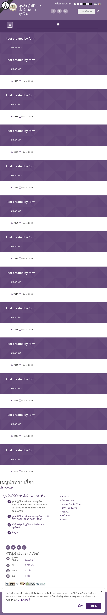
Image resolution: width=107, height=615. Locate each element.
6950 (14, 152)
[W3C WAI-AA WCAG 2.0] (10, 583)
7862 (14, 188)
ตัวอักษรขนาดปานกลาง (78, 4)
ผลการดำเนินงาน (69, 508)
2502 (14, 81)
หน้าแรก (65, 497)
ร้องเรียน (65, 512)
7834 (14, 365)
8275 (14, 471)
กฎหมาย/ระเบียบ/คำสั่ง (71, 504)
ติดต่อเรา (66, 519)
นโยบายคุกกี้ (24, 599)
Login (15, 532)
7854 (14, 223)
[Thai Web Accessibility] (41, 583)
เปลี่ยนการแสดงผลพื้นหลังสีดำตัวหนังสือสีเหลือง (90, 4)
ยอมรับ (93, 605)
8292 (14, 401)
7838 (14, 330)
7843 (14, 294)
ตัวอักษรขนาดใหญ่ (81, 4)
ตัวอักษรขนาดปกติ (75, 4)
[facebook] (53, 11)
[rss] (19, 547)
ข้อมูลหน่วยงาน (68, 500)
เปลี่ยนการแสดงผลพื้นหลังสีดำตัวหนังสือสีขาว (84, 4)
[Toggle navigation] (9, 25)
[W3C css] (20, 583)
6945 (14, 117)
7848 (14, 258)
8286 (14, 436)
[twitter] (59, 11)
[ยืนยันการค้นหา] (98, 11)
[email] (65, 11)
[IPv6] (30, 583)
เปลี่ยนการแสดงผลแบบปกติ (87, 4)
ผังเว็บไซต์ (66, 515)
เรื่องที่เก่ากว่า (6, 488)
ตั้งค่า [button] (80, 605)
